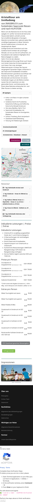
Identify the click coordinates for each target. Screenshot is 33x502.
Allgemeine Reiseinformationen (10, 427)
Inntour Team (5, 399)
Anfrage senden (8, 351)
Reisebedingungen (7, 415)
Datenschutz (5, 418)
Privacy (2, 468)
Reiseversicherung (6, 430)
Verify (3, 501)
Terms (8, 468)
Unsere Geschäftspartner (8, 439)
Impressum (4, 402)
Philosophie (4, 396)
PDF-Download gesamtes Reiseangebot (15, 343)
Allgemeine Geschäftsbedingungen (11, 411)
